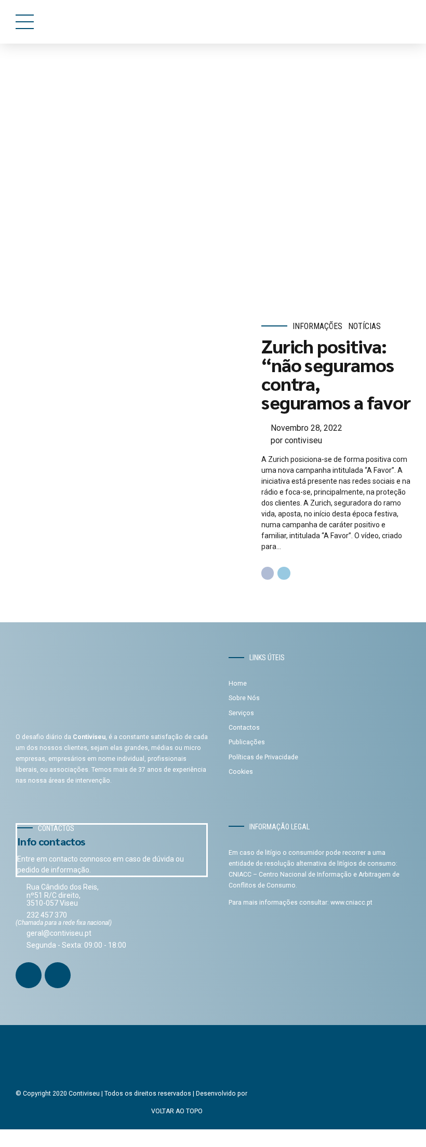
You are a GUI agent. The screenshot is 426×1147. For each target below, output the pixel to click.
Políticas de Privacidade (263, 757)
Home (58, 85)
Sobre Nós (244, 698)
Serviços (241, 713)
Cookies (241, 771)
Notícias (364, 326)
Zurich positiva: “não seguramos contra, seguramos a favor (335, 374)
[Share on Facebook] (267, 573)
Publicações (247, 742)
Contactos (244, 727)
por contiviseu (296, 440)
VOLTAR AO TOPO (177, 1111)
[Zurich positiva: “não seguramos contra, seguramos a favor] (131, 450)
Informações (317, 326)
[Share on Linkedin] (283, 573)
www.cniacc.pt (351, 902)
